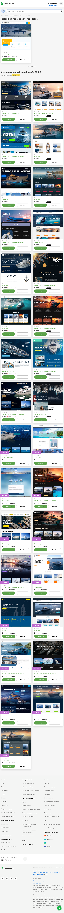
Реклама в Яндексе (49, 787)
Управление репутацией (29, 813)
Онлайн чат (47, 794)
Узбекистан (50, 843)
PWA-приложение (49, 805)
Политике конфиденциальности (43, 872)
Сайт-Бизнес (5, 831)
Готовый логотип (49, 813)
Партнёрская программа (8, 846)
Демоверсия (9, 59)
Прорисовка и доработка (51, 816)
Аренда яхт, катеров (8, 371)
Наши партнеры (6, 842)
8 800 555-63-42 (52, 3)
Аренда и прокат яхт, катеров (10, 113)
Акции (24, 840)
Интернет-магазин (6, 835)
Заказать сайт (53, 5)
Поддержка (4, 805)
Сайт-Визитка (5, 824)
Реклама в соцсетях (28, 836)
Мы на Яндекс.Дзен (50, 828)
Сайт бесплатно (6, 850)
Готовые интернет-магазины (31, 790)
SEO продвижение (28, 798)
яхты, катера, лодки (7, 457)
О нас (2, 787)
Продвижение (26, 802)
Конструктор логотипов (51, 802)
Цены (2, 783)
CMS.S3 (3, 794)
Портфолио (4, 790)
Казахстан (50, 839)
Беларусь (49, 835)
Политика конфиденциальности (43, 881)
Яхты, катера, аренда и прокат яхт (43, 113)
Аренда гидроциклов (40, 242)
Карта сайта (37, 883)
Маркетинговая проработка (31, 809)
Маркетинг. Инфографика (52, 824)
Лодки (4, 630)
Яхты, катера (37, 156)
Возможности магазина (8, 813)
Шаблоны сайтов (27, 787)
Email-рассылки (48, 798)
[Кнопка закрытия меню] (63, 1)
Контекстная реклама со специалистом (29, 825)
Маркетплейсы (27, 844)
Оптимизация (26, 805)
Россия (49, 846)
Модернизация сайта (28, 794)
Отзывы (3, 798)
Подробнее (22, 59)
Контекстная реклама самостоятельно (29, 831)
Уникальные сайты (28, 783)
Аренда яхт (5, 199)
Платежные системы (7, 816)
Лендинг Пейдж (5, 828)
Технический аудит (28, 816)
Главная (46, 783)
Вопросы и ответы (6, 809)
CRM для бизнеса (49, 790)
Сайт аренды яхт (7, 54)
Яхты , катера (38, 587)
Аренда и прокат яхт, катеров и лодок (13, 156)
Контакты (4, 802)
